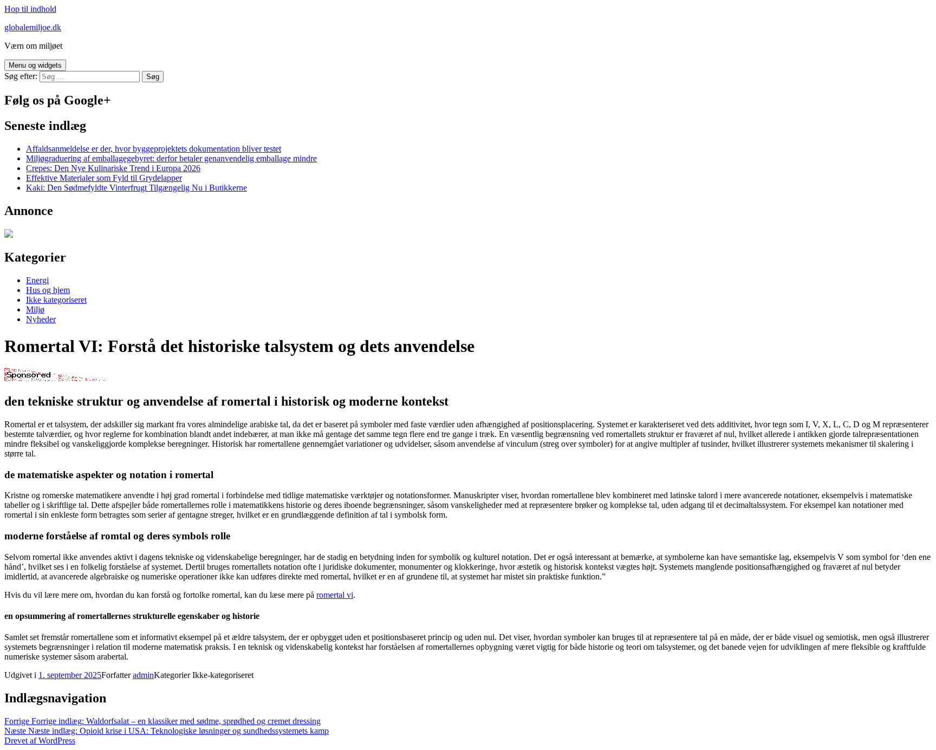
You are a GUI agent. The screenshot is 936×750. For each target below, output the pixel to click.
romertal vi (334, 594)
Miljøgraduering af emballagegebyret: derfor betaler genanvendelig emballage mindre (171, 158)
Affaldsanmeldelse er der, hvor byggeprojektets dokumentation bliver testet (153, 148)
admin (143, 675)
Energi (37, 280)
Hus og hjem (48, 290)
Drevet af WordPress (39, 740)
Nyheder (41, 319)
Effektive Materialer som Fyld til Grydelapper (104, 177)
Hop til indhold (30, 9)
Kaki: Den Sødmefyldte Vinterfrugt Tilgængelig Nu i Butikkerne (136, 187)
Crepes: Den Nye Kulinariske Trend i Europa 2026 (113, 168)
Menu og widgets (35, 65)
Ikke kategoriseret (56, 299)
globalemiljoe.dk (32, 27)
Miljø (35, 309)
